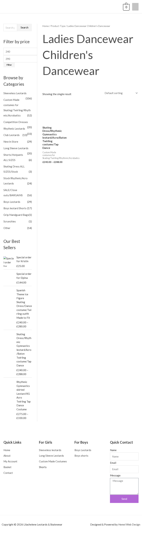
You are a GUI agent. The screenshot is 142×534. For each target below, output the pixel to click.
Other (6, 228)
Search (24, 27)
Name (113, 450)
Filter (9, 64)
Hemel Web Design (129, 524)
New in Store (10, 141)
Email (113, 462)
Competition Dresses (15, 122)
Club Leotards (11, 135)
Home (45, 25)
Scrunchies (9, 221)
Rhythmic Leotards (14, 128)
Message (115, 475)
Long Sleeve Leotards (15, 148)
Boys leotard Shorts (14, 208)
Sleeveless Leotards (14, 93)
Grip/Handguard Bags (16, 214)
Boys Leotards (11, 201)
